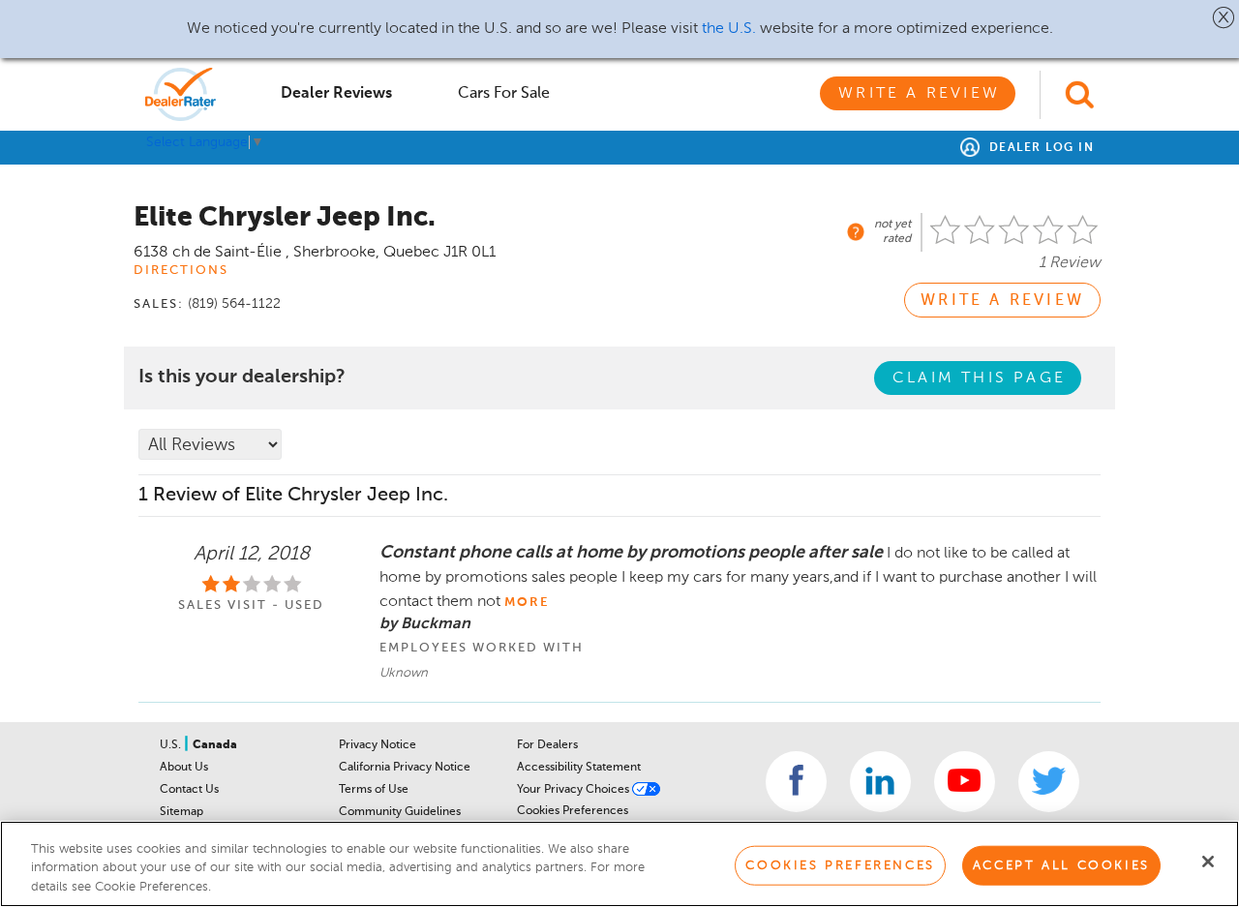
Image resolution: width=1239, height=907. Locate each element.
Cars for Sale (504, 94)
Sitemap (181, 812)
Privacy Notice (377, 745)
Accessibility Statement (579, 767)
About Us (184, 767)
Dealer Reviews (336, 94)
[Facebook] (796, 781)
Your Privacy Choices (574, 790)
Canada (215, 745)
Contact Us (189, 790)
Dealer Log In (1039, 148)
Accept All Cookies (1061, 865)
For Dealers (547, 745)
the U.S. (729, 29)
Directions (181, 270)
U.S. (172, 745)
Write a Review (919, 94)
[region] (619, 864)
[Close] (1208, 861)
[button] (1224, 17)
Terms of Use (373, 790)
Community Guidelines (400, 812)
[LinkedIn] (880, 781)
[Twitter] (1048, 781)
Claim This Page (979, 378)
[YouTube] (964, 781)
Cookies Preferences (572, 811)
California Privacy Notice (404, 767)
